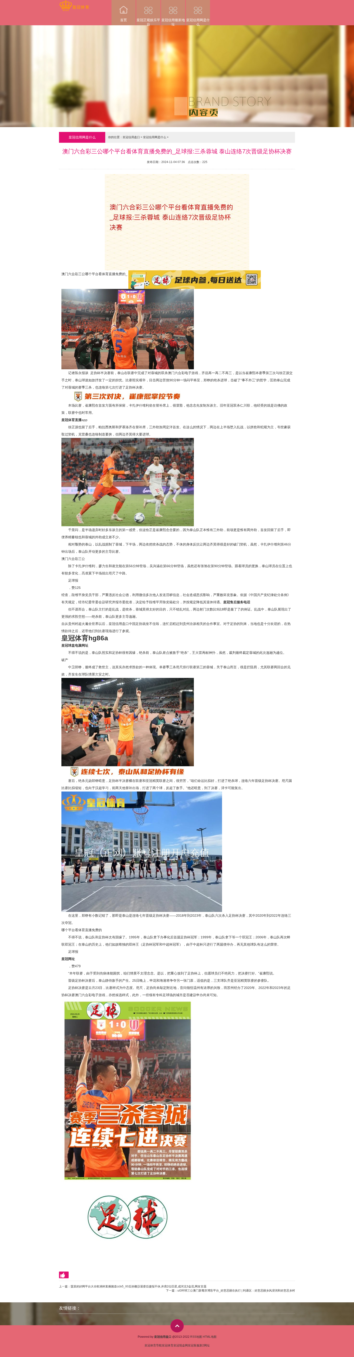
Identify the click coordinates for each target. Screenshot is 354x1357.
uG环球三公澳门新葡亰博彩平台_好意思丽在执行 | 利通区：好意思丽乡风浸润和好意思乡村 (236, 1290)
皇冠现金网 (180, 1345)
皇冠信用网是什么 (198, 21)
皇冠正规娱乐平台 (148, 21)
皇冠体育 (167, 1345)
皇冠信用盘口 (131, 137)
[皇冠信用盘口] (74, 3)
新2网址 (204, 1345)
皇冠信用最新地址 (173, 21)
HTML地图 (209, 1336)
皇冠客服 (193, 1345)
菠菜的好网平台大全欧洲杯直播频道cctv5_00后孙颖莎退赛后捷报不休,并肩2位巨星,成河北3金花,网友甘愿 (138, 1286)
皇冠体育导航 (153, 1345)
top (177, 1325)
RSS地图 (196, 1336)
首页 (123, 20)
